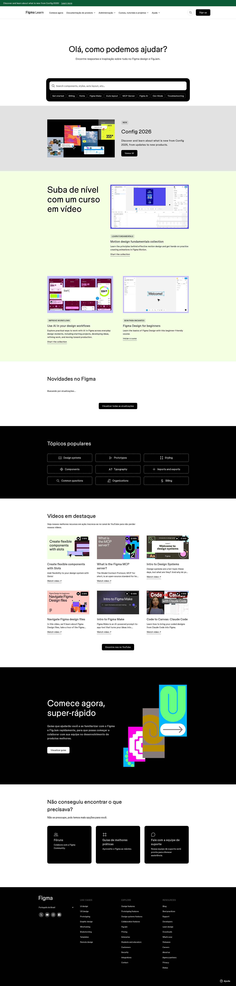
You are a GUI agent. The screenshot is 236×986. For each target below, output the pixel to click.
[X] (41, 914)
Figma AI (143, 96)
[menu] (56, 907)
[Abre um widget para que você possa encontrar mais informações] (225, 981)
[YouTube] (47, 914)
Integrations (126, 957)
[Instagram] (53, 914)
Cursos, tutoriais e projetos (132, 12)
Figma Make (95, 96)
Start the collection (120, 254)
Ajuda (154, 12)
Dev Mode (158, 96)
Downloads (167, 932)
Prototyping (85, 916)
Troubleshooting (176, 96)
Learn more (66, 3)
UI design (84, 906)
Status (165, 968)
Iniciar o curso (130, 338)
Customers (126, 947)
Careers (166, 947)
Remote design (86, 942)
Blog (164, 906)
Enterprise (125, 937)
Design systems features (131, 916)
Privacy (166, 962)
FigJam (124, 927)
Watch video (53, 581)
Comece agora (56, 12)
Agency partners (169, 957)
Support (166, 916)
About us (166, 952)
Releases (166, 942)
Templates (84, 937)
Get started (58, 96)
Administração (106, 12)
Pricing (124, 932)
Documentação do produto (79, 12)
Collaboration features (130, 921)
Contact (124, 962)
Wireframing (85, 927)
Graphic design (86, 921)
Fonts (82, 96)
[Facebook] (59, 914)
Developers (167, 921)
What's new (167, 937)
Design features (128, 906)
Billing (72, 96)
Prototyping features (130, 911)
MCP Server (129, 96)
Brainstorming (86, 932)
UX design (84, 911)
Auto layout (112, 96)
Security (124, 952)
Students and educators (131, 942)
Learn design (168, 927)
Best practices (169, 911)
